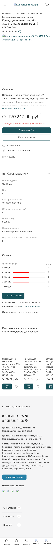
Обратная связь (14, 477)
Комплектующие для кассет (17, 17)
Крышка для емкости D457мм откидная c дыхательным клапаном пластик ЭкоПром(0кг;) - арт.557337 (33, 366)
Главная (6, 13)
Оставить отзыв (13, 295)
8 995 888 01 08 (13, 421)
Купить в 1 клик (26, 137)
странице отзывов (31, 306)
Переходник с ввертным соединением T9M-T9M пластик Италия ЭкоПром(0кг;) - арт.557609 (11, 366)
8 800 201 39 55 (13, 416)
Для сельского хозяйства (28, 13)
